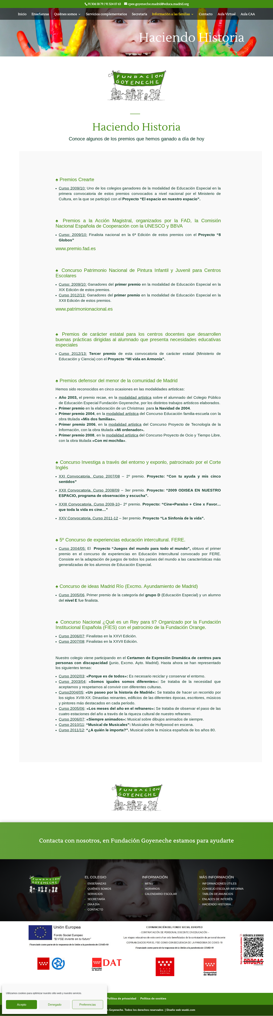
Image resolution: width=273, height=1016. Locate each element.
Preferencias (87, 1004)
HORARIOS (152, 888)
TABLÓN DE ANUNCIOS (217, 894)
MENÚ (149, 883)
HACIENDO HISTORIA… (218, 904)
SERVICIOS (95, 894)
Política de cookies (153, 998)
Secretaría (139, 14)
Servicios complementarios (106, 14)
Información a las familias (171, 14)
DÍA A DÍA (94, 904)
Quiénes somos (65, 14)
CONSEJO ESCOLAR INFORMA (222, 888)
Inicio (22, 14)
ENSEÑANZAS (97, 883)
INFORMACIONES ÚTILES (219, 883)
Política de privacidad (122, 998)
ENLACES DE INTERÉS (217, 899)
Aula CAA (248, 14)
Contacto (206, 14)
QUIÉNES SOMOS (99, 888)
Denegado (54, 1004)
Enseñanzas (40, 14)
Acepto (21, 1004)
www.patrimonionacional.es (84, 309)
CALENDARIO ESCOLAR (161, 894)
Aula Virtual (227, 14)
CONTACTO (95, 909)
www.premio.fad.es (76, 248)
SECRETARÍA (96, 899)
